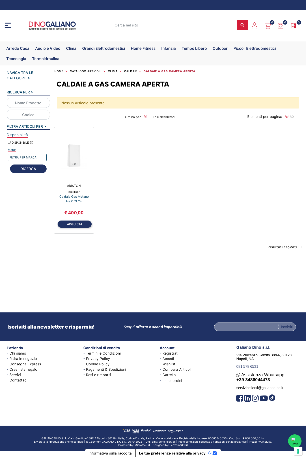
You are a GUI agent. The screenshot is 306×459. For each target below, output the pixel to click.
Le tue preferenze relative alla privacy (172, 453)
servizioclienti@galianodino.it (259, 388)
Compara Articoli (177, 369)
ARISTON (74, 186)
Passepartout (164, 443)
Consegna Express (25, 364)
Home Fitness (143, 48)
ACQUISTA (74, 224)
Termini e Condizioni (103, 353)
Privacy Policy (98, 358)
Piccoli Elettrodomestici (254, 48)
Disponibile (22, 142)
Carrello (169, 374)
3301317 (74, 192)
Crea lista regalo (23, 369)
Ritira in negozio (23, 358)
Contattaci (18, 380)
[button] (242, 25)
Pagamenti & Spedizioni (106, 369)
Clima (71, 48)
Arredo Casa (17, 48)
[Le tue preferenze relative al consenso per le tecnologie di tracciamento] (298, 451)
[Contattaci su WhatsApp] (295, 441)
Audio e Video (47, 48)
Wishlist (168, 364)
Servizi (15, 374)
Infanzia (168, 48)
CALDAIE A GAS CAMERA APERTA (113, 84)
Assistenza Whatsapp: (261, 377)
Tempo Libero (194, 48)
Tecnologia (16, 58)
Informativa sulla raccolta (110, 453)
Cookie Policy (98, 364)
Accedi (168, 358)
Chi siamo (17, 353)
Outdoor (220, 48)
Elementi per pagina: (264, 116)
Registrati (170, 353)
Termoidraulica (45, 58)
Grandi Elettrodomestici (103, 48)
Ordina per (133, 117)
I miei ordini (172, 380)
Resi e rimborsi (98, 374)
